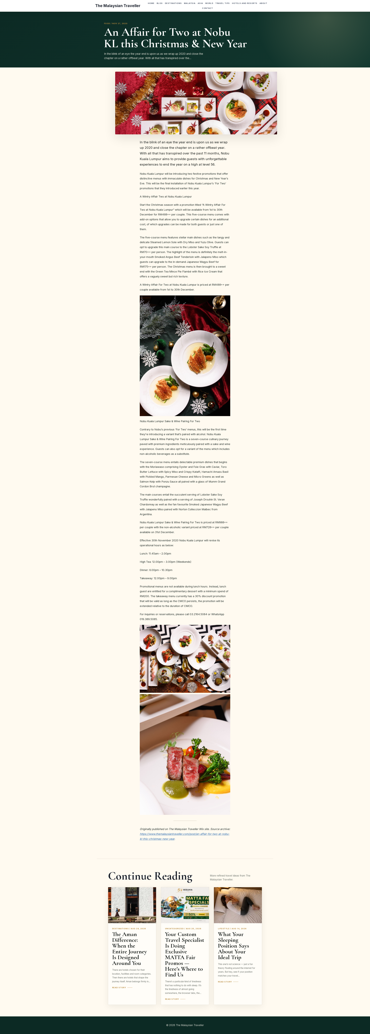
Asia (200, 3)
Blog (160, 3)
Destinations (173, 3)
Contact (207, 8)
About (263, 3)
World (209, 3)
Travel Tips (222, 3)
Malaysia (190, 3)
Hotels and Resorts (244, 3)
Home (151, 3)
